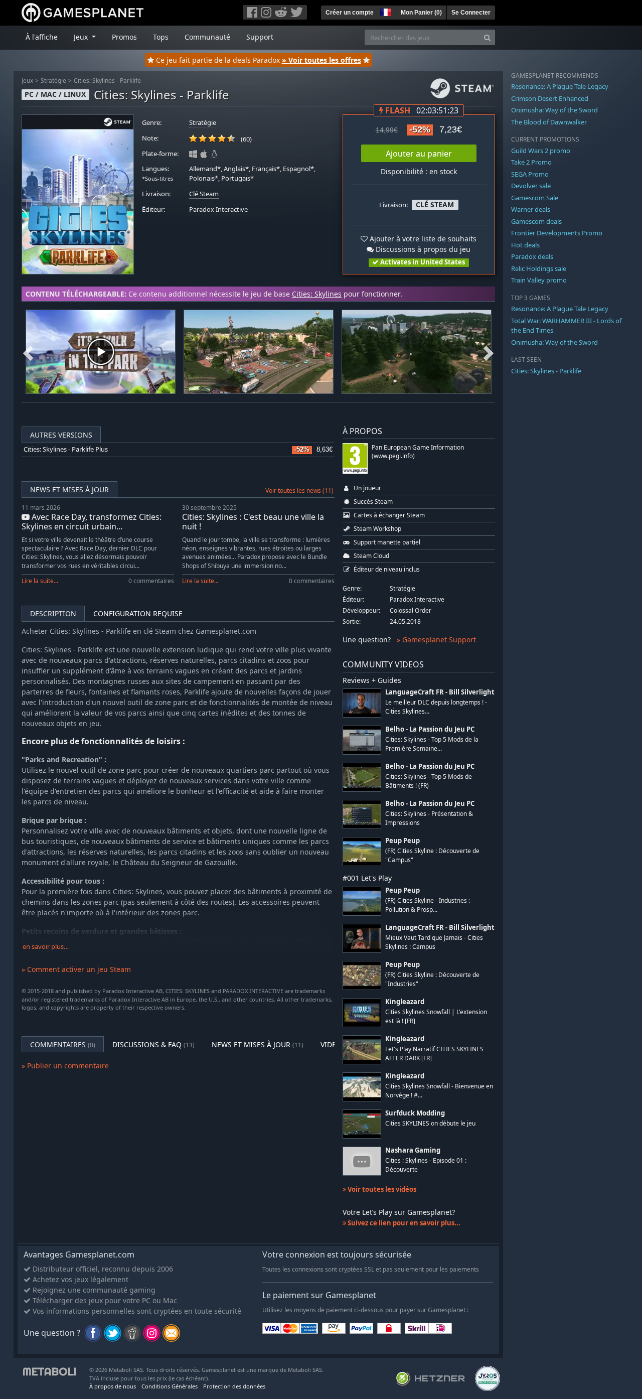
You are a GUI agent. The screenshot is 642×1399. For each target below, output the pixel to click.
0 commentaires (151, 581)
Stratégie (53, 80)
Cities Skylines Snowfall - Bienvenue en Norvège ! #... (439, 1090)
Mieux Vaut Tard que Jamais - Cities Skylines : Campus (434, 942)
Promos (124, 37)
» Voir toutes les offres (321, 60)
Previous (28, 352)
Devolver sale (531, 185)
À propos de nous (112, 1386)
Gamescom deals (536, 221)
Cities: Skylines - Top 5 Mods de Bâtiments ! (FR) (428, 781)
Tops (161, 37)
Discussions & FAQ (153, 1044)
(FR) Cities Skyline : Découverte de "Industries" (432, 979)
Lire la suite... (40, 581)
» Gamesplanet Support (436, 639)
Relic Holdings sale (538, 268)
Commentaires (62, 1044)
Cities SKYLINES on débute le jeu (430, 1123)
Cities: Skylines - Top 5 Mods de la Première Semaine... (431, 744)
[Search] (487, 37)
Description (53, 613)
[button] (384, 11)
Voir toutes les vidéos (381, 1189)
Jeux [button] (82, 37)
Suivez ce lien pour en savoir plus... (403, 1222)
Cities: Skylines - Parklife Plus (66, 449)
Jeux (27, 80)
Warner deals (530, 209)
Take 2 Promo (531, 162)
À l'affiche (42, 37)
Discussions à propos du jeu (422, 249)
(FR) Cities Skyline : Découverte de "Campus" (432, 855)
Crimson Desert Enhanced (549, 98)
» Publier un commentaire (65, 1065)
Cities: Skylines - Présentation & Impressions (429, 818)
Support (259, 37)
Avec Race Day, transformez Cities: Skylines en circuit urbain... (92, 521)
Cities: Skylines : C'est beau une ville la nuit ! (253, 521)
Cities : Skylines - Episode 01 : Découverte (425, 1165)
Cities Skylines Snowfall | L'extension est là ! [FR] (436, 1016)
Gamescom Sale (534, 197)
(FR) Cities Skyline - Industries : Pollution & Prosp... (427, 905)
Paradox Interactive (218, 209)
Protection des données (234, 1386)
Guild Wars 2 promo (540, 150)
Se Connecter (471, 12)
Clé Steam (204, 194)
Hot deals (525, 244)
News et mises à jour (69, 489)
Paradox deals (532, 256)
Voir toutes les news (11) (299, 490)
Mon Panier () (421, 12)
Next (488, 352)
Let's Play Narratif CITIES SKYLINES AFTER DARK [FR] (434, 1053)
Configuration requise (138, 613)
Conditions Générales (169, 1386)
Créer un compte (350, 12)
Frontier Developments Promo (556, 232)
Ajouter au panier (419, 153)
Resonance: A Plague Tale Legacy (559, 86)
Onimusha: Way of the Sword (554, 109)
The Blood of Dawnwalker (549, 121)
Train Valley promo (539, 280)
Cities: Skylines (317, 294)
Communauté (207, 37)
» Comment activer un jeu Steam (76, 969)
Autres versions (61, 435)
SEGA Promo (530, 174)
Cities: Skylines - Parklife (107, 80)
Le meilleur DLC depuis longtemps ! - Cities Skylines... (436, 706)
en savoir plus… (46, 946)
